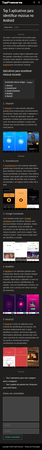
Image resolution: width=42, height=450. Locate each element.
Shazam (8, 108)
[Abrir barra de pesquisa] (34, 2)
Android (6, 65)
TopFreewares (12, 2)
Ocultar (29, 82)
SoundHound (10, 166)
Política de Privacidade (32, 447)
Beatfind (8, 271)
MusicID (8, 324)
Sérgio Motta (8, 27)
